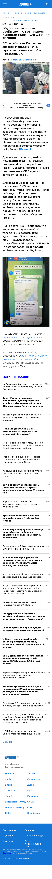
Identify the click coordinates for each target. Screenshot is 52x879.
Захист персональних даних (33, 844)
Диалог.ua (7, 853)
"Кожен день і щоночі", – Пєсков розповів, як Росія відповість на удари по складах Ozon (21, 459)
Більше (7, 742)
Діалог (5, 17)
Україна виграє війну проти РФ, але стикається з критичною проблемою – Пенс (24, 675)
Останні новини (16, 377)
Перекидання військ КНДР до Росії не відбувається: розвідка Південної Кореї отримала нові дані (24, 445)
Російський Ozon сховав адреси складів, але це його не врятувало (23, 704)
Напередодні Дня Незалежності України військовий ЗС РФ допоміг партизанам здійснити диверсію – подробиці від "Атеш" (23, 718)
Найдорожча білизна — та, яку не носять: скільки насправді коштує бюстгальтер (22, 387)
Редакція (8, 835)
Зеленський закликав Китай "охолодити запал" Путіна (19, 603)
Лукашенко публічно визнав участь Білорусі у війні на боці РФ (23, 547)
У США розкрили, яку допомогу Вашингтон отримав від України (22, 732)
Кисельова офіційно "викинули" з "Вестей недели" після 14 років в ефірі (23, 473)
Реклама (30, 830)
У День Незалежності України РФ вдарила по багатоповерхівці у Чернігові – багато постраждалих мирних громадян (22, 589)
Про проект (9, 830)
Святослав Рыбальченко (23, 60)
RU (47, 4)
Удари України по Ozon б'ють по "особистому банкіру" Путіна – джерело (22, 417)
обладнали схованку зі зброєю (23, 337)
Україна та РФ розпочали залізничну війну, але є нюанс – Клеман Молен (21, 504)
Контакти (8, 841)
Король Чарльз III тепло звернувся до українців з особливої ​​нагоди (23, 575)
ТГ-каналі (25, 149)
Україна (12, 17)
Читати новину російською (26, 20)
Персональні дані (35, 835)
